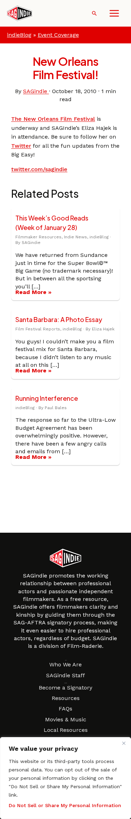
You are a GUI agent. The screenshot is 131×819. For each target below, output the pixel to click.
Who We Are (65, 664)
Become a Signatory (65, 687)
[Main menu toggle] (114, 13)
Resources (66, 698)
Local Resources (66, 730)
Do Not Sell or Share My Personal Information (65, 805)
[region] (65, 778)
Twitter (21, 145)
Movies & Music (65, 719)
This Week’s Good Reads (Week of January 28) (51, 222)
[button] (94, 13)
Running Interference (46, 398)
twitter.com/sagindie (39, 169)
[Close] (123, 743)
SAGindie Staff (65, 675)
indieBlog (19, 34)
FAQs (65, 708)
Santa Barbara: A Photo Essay (58, 319)
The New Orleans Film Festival (53, 118)
